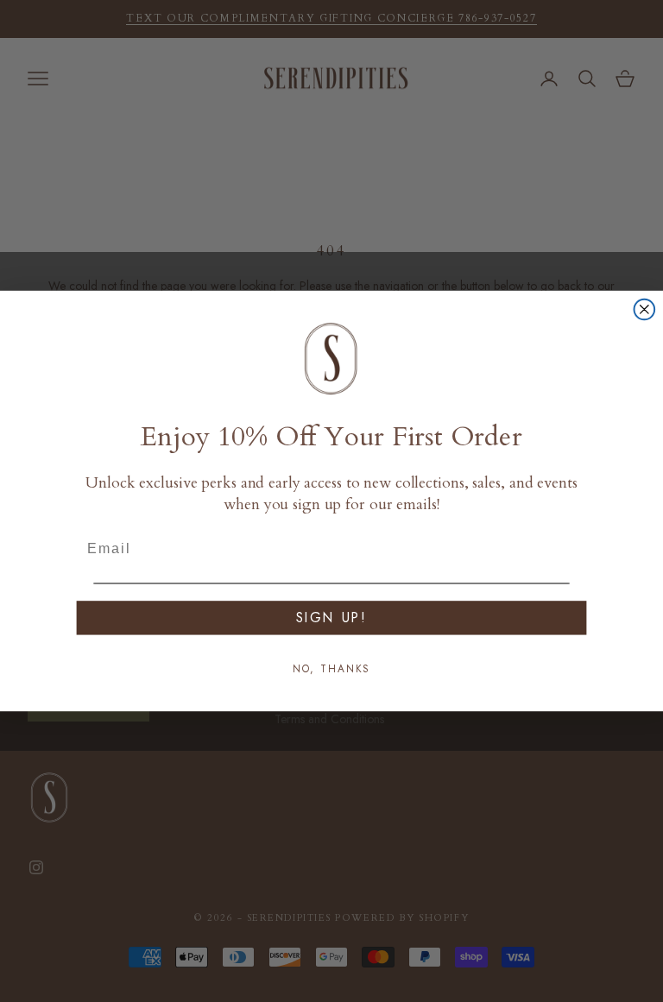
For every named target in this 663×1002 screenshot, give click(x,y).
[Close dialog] (645, 309)
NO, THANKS (332, 669)
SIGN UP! (332, 617)
